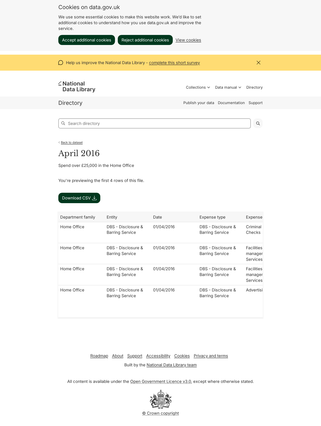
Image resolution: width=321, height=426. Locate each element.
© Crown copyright (160, 413)
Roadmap (99, 355)
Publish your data (198, 103)
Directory (254, 87)
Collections (196, 87)
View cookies (188, 40)
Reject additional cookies (145, 40)
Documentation (231, 103)
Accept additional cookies (86, 40)
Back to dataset (72, 142)
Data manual (226, 87)
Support (256, 103)
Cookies (182, 355)
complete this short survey (174, 62)
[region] (160, 265)
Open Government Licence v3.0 (160, 381)
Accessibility (158, 355)
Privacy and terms (211, 355)
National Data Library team (172, 364)
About (117, 355)
